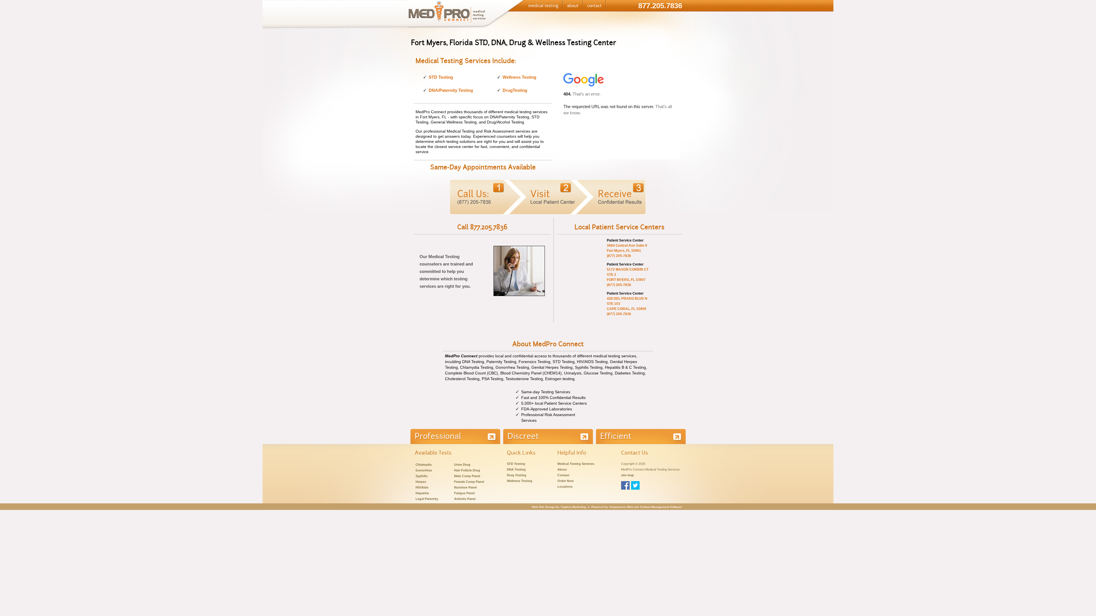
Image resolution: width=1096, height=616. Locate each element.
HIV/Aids (422, 487)
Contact (563, 475)
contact (594, 5)
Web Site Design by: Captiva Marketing (559, 506)
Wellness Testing (519, 77)
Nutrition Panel (465, 487)
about (573, 5)
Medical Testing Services (575, 463)
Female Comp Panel (469, 481)
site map (627, 475)
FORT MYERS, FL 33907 (626, 280)
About (562, 469)
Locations (565, 486)
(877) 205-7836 (619, 256)
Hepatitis (422, 493)
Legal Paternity (427, 499)
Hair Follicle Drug (467, 470)
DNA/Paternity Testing (451, 90)
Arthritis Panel (465, 499)
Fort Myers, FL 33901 (624, 251)
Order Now (565, 481)
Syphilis (422, 476)
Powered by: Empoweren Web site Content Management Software (636, 506)
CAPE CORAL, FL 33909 (626, 309)
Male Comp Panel (467, 476)
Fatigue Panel (464, 493)
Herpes (421, 481)
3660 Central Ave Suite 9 (627, 246)
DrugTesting (515, 90)
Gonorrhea (424, 470)
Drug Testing (516, 475)
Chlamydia (424, 464)
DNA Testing (516, 469)
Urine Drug (462, 464)
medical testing (543, 5)
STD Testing (441, 77)
